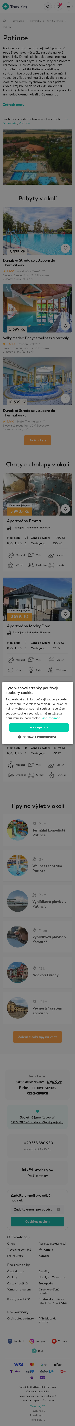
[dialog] (37, 713)
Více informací (51, 718)
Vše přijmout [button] (38, 727)
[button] (37, 737)
